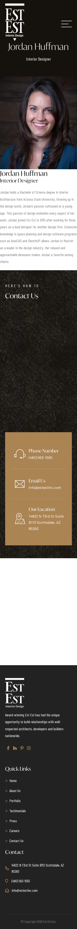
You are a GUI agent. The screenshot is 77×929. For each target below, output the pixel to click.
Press (13, 820)
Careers (14, 830)
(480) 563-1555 (40, 457)
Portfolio (15, 800)
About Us (15, 790)
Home (13, 780)
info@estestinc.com (45, 487)
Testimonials (17, 810)
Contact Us (16, 840)
